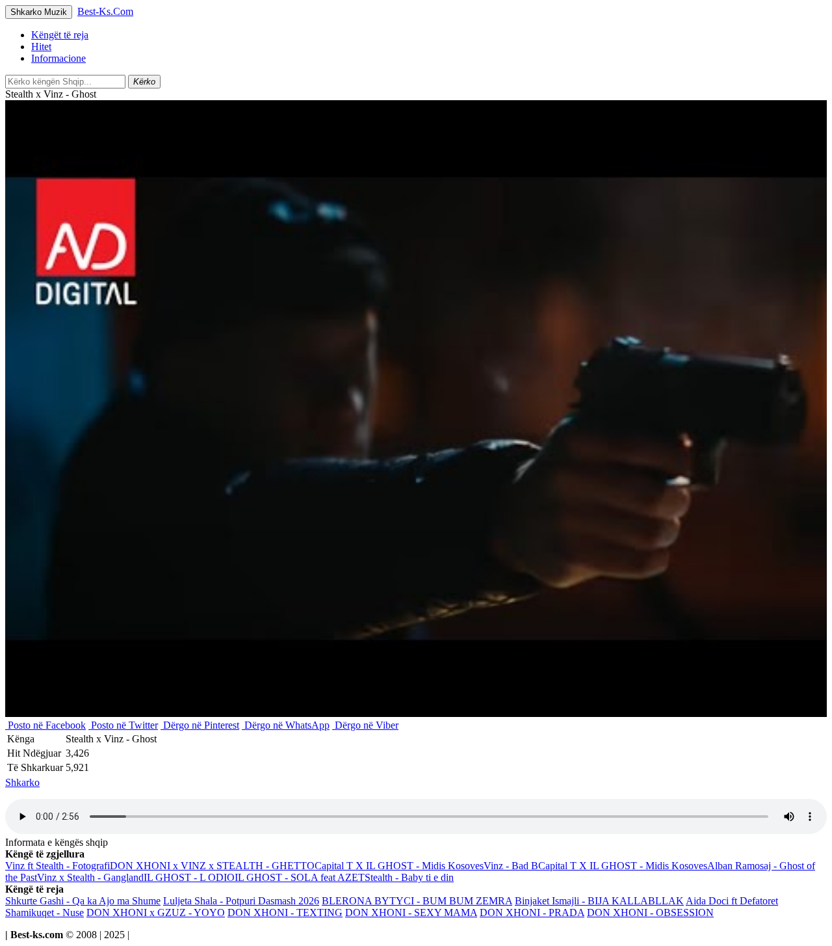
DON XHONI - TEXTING (285, 912)
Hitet (41, 46)
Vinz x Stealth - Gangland (90, 877)
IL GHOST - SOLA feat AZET (300, 877)
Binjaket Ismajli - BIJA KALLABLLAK (599, 900)
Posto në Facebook (45, 725)
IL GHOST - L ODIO (189, 877)
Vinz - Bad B (511, 865)
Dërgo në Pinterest (200, 725)
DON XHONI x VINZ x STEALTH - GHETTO (212, 865)
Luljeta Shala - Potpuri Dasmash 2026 (241, 900)
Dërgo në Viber (365, 725)
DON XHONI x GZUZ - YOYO (155, 912)
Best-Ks (105, 11)
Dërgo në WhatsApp (286, 725)
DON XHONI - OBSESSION (650, 912)
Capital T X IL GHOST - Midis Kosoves (399, 865)
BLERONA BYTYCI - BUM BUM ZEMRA (417, 900)
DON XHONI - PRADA (532, 912)
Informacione (58, 58)
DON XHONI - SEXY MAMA (411, 912)
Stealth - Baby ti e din (409, 877)
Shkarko (22, 782)
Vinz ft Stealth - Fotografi (57, 865)
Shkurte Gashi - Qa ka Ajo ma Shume (83, 900)
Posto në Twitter (123, 725)
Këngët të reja (59, 34)
